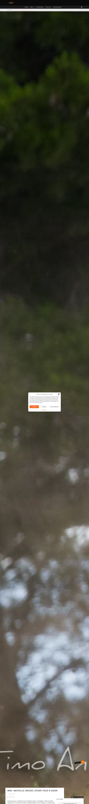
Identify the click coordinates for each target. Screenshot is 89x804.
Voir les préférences (54, 406)
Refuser (44, 406)
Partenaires (57, 7)
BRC (31, 7)
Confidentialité (44, 409)
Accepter (34, 406)
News (26, 7)
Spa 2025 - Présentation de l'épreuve (22, 10)
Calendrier (40, 7)
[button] (58, 394)
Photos (48, 7)
